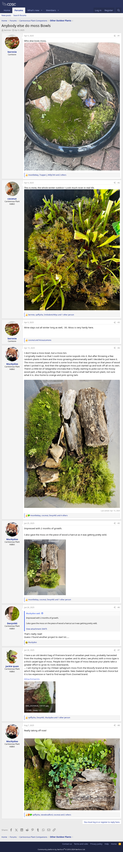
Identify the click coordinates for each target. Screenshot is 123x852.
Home (7, 10)
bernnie (7, 30)
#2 (119, 182)
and (39, 340)
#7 (119, 650)
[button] (42, 10)
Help (107, 844)
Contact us (67, 844)
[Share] (115, 36)
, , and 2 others (47, 175)
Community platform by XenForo (61, 849)
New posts (6, 15)
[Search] (119, 10)
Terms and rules (81, 844)
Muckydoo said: (33, 613)
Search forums (19, 15)
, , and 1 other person (51, 315)
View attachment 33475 (36, 628)
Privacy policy (96, 844)
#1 (119, 35)
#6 (119, 607)
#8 (119, 725)
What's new (33, 10)
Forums (19, 10)
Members (51, 10)
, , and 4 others (49, 515)
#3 (119, 322)
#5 (119, 523)
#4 (119, 348)
